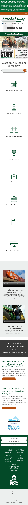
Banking (15, 139)
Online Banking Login (14, 34)
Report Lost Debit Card (14, 441)
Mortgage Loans (14, 159)
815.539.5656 (20, 452)
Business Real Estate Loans (14, 205)
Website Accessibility (14, 498)
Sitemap (14, 491)
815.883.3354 (8, 461)
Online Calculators (14, 228)
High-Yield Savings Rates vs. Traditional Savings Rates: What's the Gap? (13, 363)
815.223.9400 (20, 460)
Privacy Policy (14, 495)
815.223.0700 (8, 452)
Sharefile (14, 493)
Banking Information (16, 136)
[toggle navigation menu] (25, 13)
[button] (27, 5)
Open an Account (14, 438)
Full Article (10, 379)
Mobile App (14, 116)
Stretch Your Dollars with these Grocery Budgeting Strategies (13, 391)
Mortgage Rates (14, 162)
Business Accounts (14, 185)
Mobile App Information (14, 113)
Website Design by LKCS (14, 500)
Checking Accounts (13, 93)
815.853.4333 (14, 470)
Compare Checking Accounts (14, 90)
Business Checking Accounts (14, 182)
